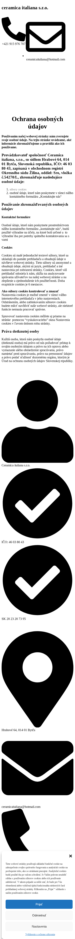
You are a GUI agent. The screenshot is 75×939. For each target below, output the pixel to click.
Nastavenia (39, 926)
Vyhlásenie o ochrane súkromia (40, 934)
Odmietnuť (39, 915)
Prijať (39, 904)
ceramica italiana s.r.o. (25, 7)
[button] (71, 856)
